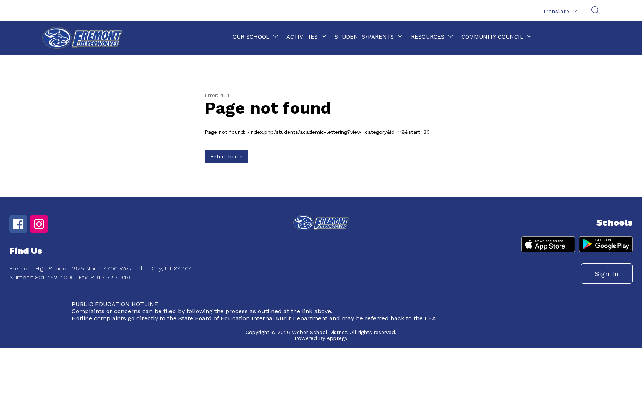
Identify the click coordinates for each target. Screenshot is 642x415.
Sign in (606, 274)
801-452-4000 (55, 277)
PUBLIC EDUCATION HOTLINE (115, 304)
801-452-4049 (110, 277)
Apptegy (337, 338)
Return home (226, 156)
